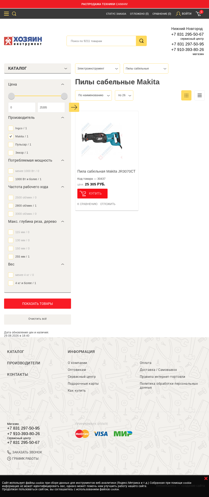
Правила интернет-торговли (162, 376)
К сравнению (87, 204)
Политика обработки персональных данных (169, 385)
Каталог (15, 352)
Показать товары (37, 303)
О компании (77, 363)
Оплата (146, 363)
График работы (25, 458)
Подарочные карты (83, 383)
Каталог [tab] (17, 68)
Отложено (139, 13)
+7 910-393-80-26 (187, 49)
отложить (108, 204)
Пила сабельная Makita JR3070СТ (106, 171)
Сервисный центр (82, 376)
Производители (23, 363)
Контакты (17, 374)
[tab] (37, 84)
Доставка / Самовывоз (158, 369)
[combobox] (97, 68)
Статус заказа (116, 13)
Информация (81, 352)
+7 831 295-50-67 (187, 34)
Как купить (77, 390)
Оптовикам (77, 369)
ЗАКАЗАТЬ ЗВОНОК (27, 452)
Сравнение (161, 13)
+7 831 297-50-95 (187, 44)
